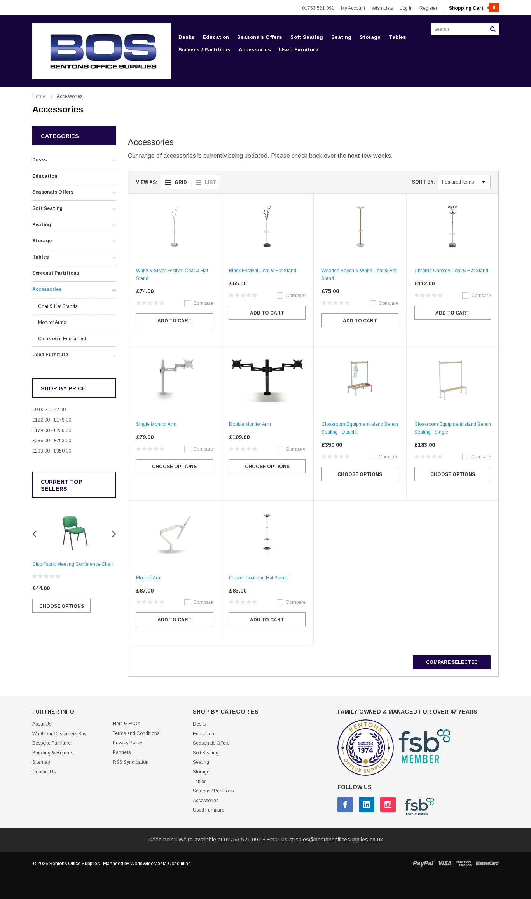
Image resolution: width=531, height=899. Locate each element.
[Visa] (445, 863)
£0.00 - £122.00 (49, 409)
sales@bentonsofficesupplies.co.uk (339, 839)
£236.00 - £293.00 (51, 440)
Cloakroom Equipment (62, 338)
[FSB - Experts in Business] (415, 806)
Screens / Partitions (204, 49)
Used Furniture (298, 49)
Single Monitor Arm (156, 424)
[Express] (463, 863)
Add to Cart (174, 321)
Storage (370, 37)
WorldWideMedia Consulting (160, 863)
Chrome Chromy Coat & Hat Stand (451, 270)
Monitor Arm (149, 578)
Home (38, 96)
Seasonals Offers (259, 37)
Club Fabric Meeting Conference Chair (72, 564)
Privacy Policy (127, 742)
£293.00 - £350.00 (51, 451)
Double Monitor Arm (250, 424)
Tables (397, 37)
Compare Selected (452, 662)
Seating (341, 37)
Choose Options (61, 606)
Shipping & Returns (52, 753)
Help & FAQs (126, 723)
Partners (122, 752)
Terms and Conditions (136, 733)
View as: (146, 182)
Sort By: (423, 182)
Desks (186, 37)
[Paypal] (423, 863)
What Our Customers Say (59, 733)
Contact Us (44, 772)
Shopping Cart (472, 8)
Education (216, 37)
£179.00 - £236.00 (51, 430)
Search (493, 29)
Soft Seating (306, 37)
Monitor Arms (52, 322)
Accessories (255, 49)
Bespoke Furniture (51, 743)
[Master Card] (487, 863)
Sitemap (41, 762)
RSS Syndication (130, 762)
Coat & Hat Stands (57, 306)
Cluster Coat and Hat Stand (258, 578)
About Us (41, 724)
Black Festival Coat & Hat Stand (262, 270)
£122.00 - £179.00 (51, 420)
